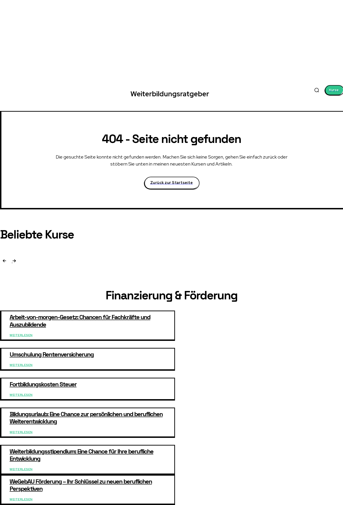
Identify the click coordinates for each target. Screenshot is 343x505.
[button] (316, 90)
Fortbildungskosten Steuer (43, 384)
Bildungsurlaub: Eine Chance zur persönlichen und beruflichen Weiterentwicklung (86, 417)
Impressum (335, 365)
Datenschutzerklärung (308, 365)
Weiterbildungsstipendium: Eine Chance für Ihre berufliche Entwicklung (81, 455)
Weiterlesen (21, 335)
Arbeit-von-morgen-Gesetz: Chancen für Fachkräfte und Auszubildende (80, 320)
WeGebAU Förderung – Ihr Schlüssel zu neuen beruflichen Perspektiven (81, 485)
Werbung (282, 365)
